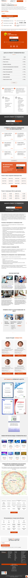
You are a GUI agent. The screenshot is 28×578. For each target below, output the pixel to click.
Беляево (9, 508)
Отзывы (9, 554)
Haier (15, 560)
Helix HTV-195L (24, 178)
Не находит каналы (23, 562)
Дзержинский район (24, 529)
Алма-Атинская (4, 503)
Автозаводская (9, 500)
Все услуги (14, 82)
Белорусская (4, 508)
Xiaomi (15, 558)
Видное (24, 526)
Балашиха (24, 522)
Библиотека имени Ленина (19, 509)
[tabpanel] (14, 322)
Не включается (23, 552)
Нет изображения (23, 555)
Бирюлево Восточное (13, 524)
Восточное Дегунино (8, 529)
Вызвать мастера (7, 355)
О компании (9, 555)
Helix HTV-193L (4, 183)
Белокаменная (19, 506)
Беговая (14, 506)
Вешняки (19, 526)
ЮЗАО (9, 522)
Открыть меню (26, 1)
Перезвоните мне (14, 40)
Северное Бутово (14, 526)
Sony (15, 555)
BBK (15, 559)
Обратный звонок (14, 564)
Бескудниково (4, 524)
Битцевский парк (24, 508)
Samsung (16, 552)
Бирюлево (8, 524)
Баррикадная (4, 506)
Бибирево (14, 508)
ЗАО (13, 522)
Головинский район (14, 529)
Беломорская (24, 506)
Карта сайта (9, 557)
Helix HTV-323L (11, 183)
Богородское (24, 524)
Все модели (14, 186)
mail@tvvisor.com (14, 568)
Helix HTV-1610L (24, 183)
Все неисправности (14, 160)
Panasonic (16, 557)
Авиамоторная (4, 500)
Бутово (9, 526)
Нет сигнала (22, 553)
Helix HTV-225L (17, 178)
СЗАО (19, 522)
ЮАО (3, 522)
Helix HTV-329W (17, 183)
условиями (7, 18)
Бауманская (8, 506)
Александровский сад (19, 500)
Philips (15, 554)
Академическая (14, 500)
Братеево (4, 526)
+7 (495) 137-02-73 (12, 0)
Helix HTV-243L (11, 178)
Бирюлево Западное (18, 524)
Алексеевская (24, 500)
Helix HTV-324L (4, 178)
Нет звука (22, 554)
